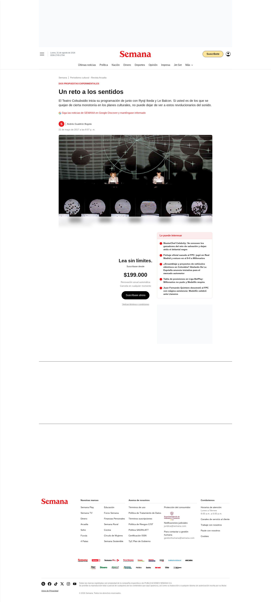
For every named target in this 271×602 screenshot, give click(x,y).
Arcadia (84, 524)
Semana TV (86, 513)
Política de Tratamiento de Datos (145, 513)
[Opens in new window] (49, 584)
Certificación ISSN (137, 535)
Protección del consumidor (177, 507)
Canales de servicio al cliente (215, 519)
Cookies (205, 536)
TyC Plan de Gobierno (140, 541)
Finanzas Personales (114, 518)
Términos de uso (137, 507)
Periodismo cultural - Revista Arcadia (88, 77)
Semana (63, 77)
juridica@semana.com (175, 526)
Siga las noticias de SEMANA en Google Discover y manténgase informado (104, 113)
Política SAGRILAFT (139, 530)
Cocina (107, 530)
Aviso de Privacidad (53, 591)
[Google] (43, 584)
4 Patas (84, 541)
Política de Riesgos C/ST (141, 524)
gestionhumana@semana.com (179, 538)
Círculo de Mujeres (113, 535)
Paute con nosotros (210, 530)
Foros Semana (111, 513)
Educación (109, 507)
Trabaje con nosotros (211, 525)
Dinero (84, 518)
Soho (83, 530)
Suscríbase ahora (135, 295)
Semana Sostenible (113, 541)
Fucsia (84, 535)
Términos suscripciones (140, 518)
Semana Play (87, 507)
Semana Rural (111, 524)
